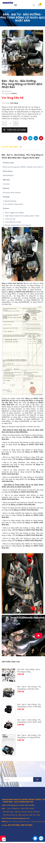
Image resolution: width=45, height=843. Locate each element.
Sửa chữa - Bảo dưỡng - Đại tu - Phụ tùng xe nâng (29, 670)
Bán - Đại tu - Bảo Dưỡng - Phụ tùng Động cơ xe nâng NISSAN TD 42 (29, 737)
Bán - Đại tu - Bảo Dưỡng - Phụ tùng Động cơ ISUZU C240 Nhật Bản (29, 706)
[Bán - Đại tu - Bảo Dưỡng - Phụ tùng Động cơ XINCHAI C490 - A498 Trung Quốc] (8, 692)
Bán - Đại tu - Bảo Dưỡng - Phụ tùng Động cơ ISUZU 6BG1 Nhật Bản (29, 722)
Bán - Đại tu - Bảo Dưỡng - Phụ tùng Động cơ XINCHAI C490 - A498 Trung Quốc (29, 689)
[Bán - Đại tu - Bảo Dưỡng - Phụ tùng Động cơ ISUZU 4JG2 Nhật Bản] (22, 53)
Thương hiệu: (6, 93)
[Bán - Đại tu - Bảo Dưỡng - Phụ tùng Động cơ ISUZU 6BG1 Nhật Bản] (8, 724)
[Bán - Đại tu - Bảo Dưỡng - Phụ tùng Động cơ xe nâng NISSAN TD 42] (8, 745)
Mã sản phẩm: (6, 91)
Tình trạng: (6, 103)
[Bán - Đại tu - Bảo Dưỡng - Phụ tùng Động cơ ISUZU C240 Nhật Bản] (8, 709)
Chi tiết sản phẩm (10, 147)
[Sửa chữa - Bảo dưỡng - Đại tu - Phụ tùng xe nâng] (8, 675)
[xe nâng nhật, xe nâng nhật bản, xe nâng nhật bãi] (5, 2)
